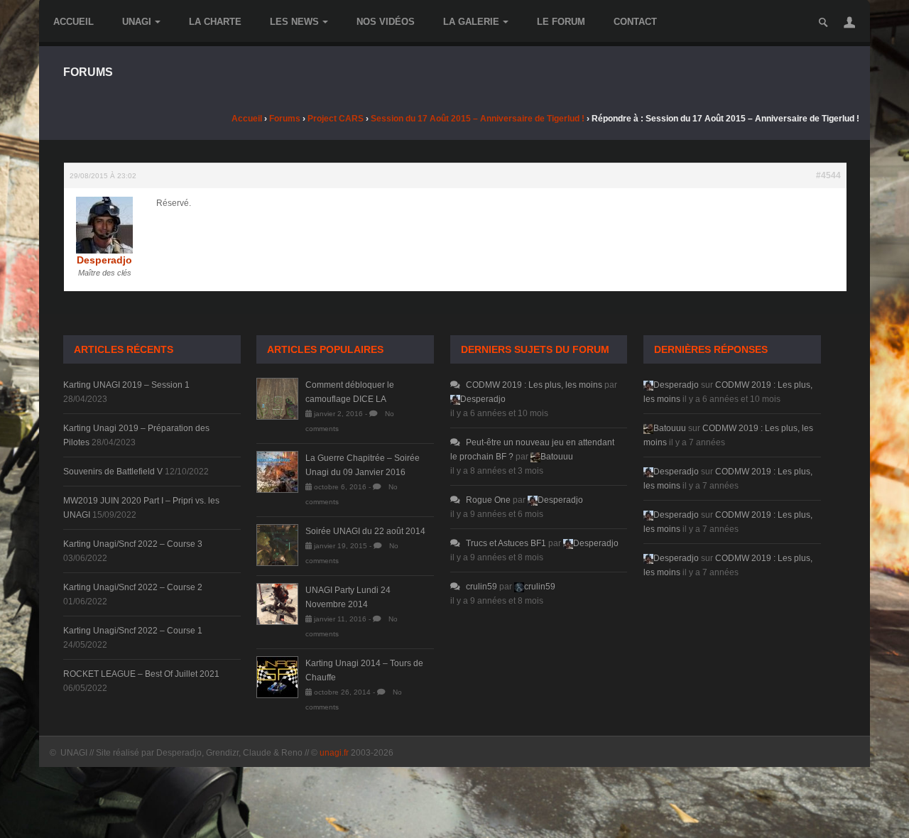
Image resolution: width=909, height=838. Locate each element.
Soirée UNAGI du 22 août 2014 (365, 531)
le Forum (561, 21)
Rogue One (488, 500)
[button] (849, 22)
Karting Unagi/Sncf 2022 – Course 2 (132, 587)
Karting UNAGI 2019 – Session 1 (126, 385)
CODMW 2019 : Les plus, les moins (534, 385)
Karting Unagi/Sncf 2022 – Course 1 (132, 631)
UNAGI (136, 21)
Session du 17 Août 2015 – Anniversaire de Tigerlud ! (477, 119)
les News (294, 21)
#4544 (828, 175)
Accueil (73, 21)
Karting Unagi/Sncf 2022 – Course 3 (132, 544)
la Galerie (471, 21)
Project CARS (335, 119)
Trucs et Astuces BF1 (506, 543)
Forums (284, 119)
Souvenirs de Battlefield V (113, 472)
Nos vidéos (385, 21)
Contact (635, 21)
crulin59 (481, 587)
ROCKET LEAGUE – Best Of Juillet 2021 (141, 674)
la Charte (215, 21)
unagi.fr (334, 753)
